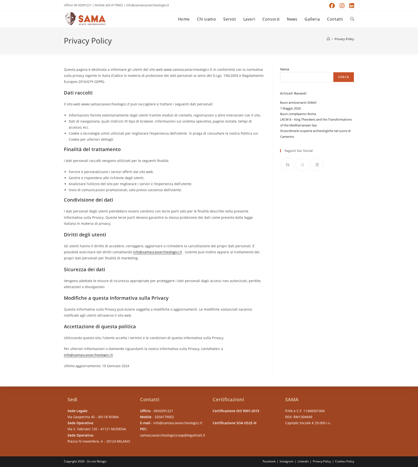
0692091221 (163, 411)
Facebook (269, 461)
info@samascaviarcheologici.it (157, 252)
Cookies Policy (344, 461)
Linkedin (303, 461)
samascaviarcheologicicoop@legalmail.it (172, 435)
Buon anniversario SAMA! (298, 102)
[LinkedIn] (317, 164)
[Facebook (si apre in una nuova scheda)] (332, 5)
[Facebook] (287, 164)
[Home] (328, 39)
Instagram (286, 461)
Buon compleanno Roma (298, 114)
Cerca (284, 69)
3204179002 (164, 417)
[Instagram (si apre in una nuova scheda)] (342, 5)
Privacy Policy (344, 39)
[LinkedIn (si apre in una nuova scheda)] (350, 5)
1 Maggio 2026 (290, 108)
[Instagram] (302, 164)
